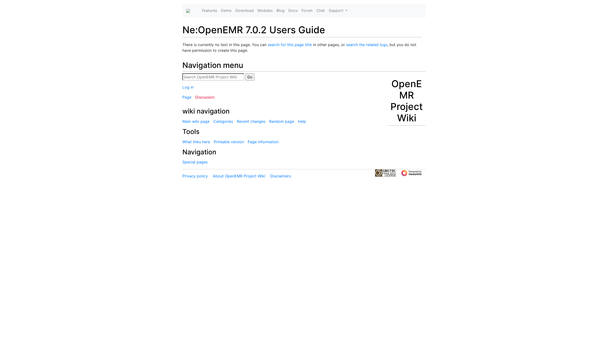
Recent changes (251, 121)
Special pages (195, 162)
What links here (196, 141)
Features (209, 10)
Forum (307, 10)
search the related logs (366, 44)
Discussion (204, 97)
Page (186, 97)
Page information (263, 141)
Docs (293, 10)
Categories (223, 121)
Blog (280, 10)
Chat (320, 10)
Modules (265, 10)
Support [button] (337, 10)
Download (244, 10)
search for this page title (290, 44)
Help (302, 121)
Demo (226, 10)
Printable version (229, 141)
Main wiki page (195, 121)
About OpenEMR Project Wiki (239, 176)
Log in (188, 87)
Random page (281, 121)
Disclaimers (280, 176)
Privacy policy (195, 176)
